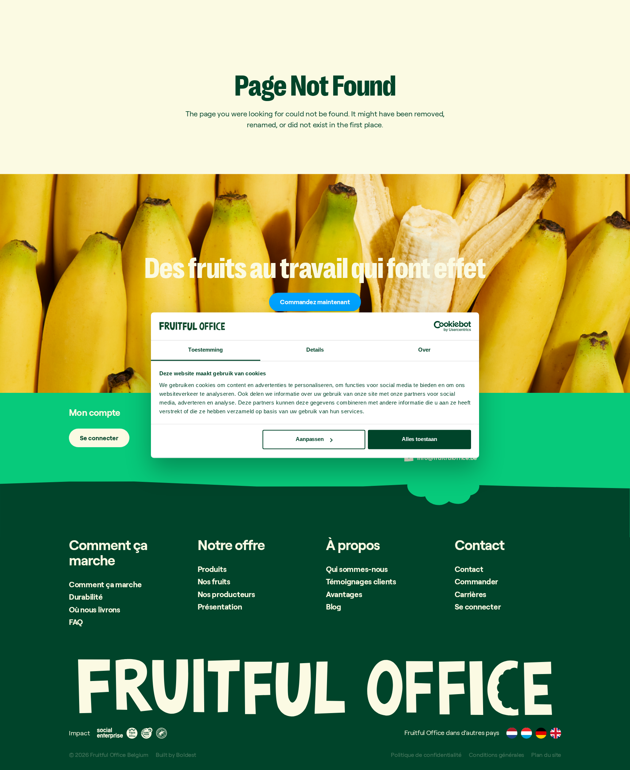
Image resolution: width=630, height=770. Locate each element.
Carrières (471, 594)
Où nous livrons (94, 609)
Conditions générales (496, 754)
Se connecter (99, 438)
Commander (476, 581)
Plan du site (546, 754)
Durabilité (85, 596)
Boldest (186, 754)
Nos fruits (214, 581)
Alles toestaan (419, 439)
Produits (212, 569)
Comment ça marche (105, 584)
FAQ (76, 622)
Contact (469, 569)
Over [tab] (424, 350)
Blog (333, 606)
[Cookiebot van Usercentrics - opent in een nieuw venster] (439, 326)
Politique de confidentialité (426, 754)
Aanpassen (310, 439)
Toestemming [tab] (205, 350)
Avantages (344, 594)
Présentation (220, 606)
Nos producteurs (226, 594)
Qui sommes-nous (357, 569)
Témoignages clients (361, 581)
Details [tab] (315, 350)
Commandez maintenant (315, 302)
